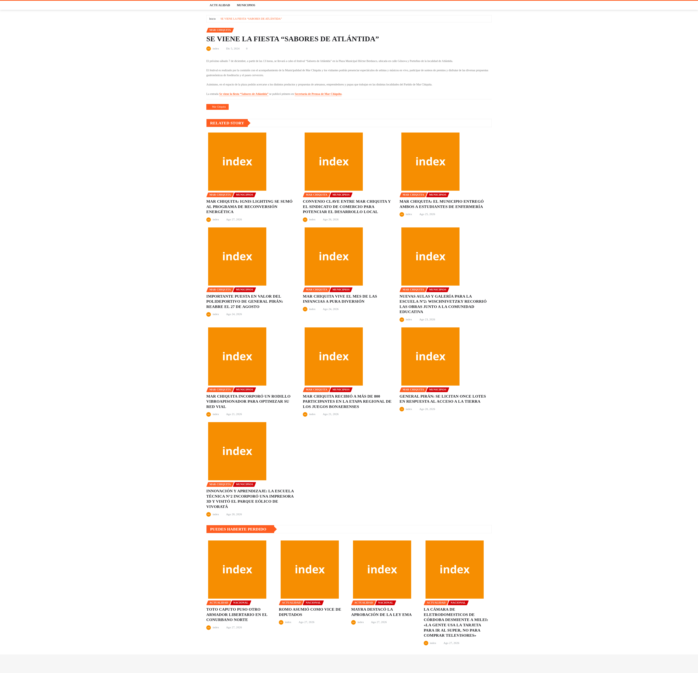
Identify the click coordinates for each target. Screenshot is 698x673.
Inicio (212, 18)
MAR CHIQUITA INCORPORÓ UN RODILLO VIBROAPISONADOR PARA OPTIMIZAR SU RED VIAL (248, 401)
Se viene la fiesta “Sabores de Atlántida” (243, 93)
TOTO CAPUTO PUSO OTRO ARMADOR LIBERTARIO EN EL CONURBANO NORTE (237, 614)
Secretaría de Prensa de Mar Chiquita (318, 93)
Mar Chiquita (219, 106)
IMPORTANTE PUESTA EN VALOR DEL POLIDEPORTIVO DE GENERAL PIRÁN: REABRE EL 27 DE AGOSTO (244, 301)
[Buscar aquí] (491, 5)
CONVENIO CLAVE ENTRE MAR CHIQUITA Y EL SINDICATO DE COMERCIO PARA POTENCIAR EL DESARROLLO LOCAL (347, 206)
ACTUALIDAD (220, 5)
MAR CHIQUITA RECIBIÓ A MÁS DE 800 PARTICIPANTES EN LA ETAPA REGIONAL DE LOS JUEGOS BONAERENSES (347, 401)
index (216, 48)
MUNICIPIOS (246, 5)
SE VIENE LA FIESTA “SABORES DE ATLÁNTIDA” (251, 18)
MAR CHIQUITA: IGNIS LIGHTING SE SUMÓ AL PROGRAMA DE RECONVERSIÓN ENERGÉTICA (249, 206)
